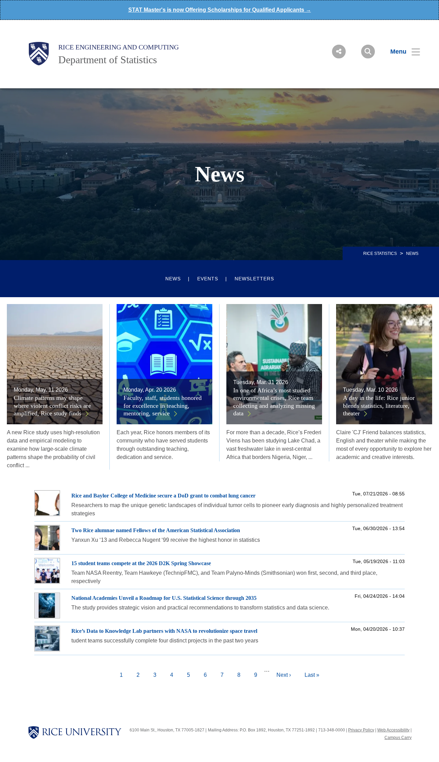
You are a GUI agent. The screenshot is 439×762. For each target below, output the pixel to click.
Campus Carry (398, 737)
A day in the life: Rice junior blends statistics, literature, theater (379, 405)
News (173, 278)
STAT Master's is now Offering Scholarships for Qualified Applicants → (219, 10)
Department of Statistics (107, 59)
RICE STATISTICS (380, 253)
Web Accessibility (393, 730)
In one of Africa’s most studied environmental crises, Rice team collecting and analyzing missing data (274, 402)
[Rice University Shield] (38, 54)
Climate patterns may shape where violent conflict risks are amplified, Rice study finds (52, 405)
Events (207, 278)
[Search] (368, 51)
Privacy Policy (361, 730)
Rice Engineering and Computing (118, 47)
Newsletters (254, 278)
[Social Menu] (339, 51)
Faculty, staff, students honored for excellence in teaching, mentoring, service (162, 405)
